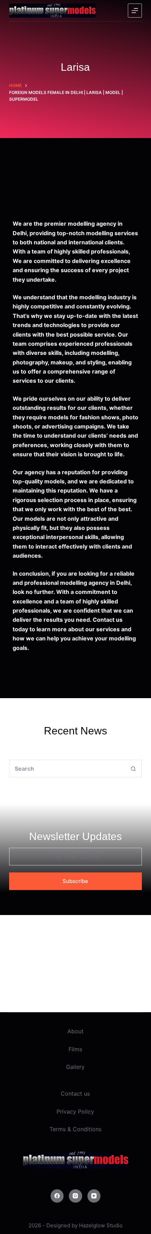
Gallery (75, 1066)
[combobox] (67, 768)
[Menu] (135, 11)
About (75, 1031)
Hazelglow (92, 1225)
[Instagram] (75, 1196)
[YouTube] (94, 1196)
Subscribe (75, 881)
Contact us (75, 1093)
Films (75, 1049)
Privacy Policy (75, 1111)
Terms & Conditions (75, 1129)
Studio (114, 1225)
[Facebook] (57, 1196)
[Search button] (133, 768)
